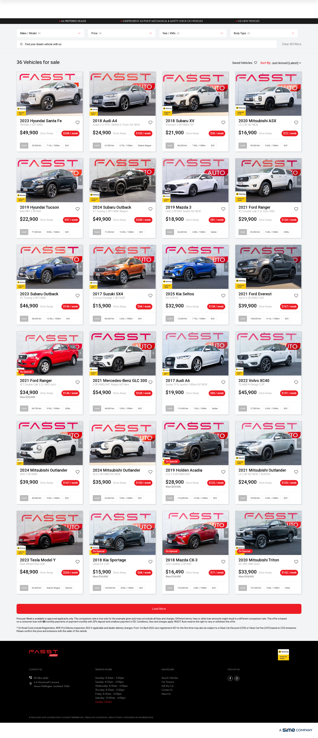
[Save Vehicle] (78, 123)
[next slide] (80, 94)
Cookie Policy (54, 717)
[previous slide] (19, 94)
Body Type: (240, 33)
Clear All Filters (291, 44)
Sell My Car (167, 685)
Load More (159, 608)
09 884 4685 (41, 678)
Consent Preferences (73, 717)
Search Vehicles (169, 677)
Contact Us (167, 689)
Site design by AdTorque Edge (139, 717)
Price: (94, 33)
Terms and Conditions (96, 717)
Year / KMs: (169, 33)
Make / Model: (28, 33)
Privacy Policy (116, 717)
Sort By (265, 63)
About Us (166, 693)
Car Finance (167, 681)
